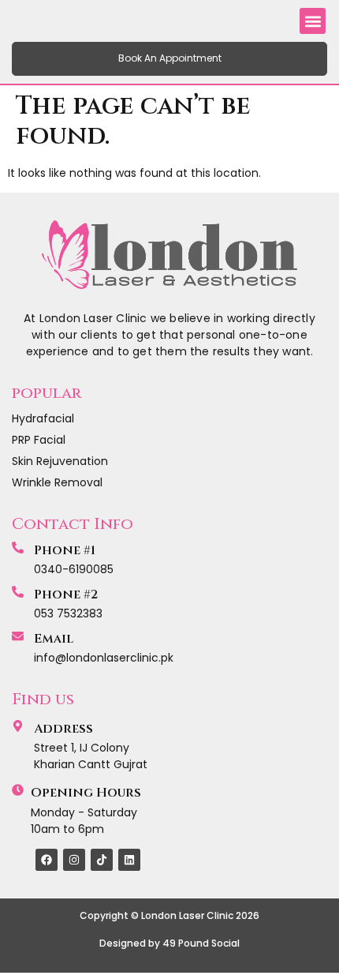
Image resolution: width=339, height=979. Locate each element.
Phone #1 (64, 550)
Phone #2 (66, 594)
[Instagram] (74, 860)
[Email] (18, 636)
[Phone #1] (18, 547)
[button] (313, 21)
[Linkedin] (129, 860)
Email (53, 638)
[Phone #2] (18, 592)
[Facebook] (46, 860)
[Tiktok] (102, 860)
